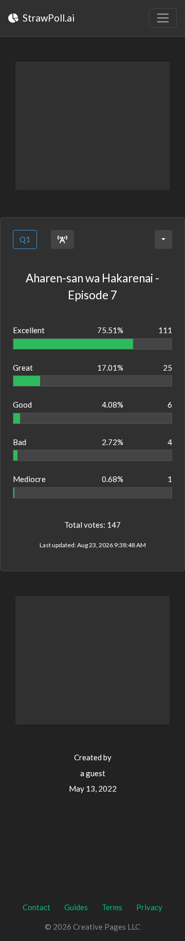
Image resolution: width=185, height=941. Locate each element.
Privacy (149, 907)
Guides (76, 907)
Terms (112, 907)
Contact (36, 907)
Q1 (25, 239)
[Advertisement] (92, 126)
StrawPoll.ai (48, 18)
